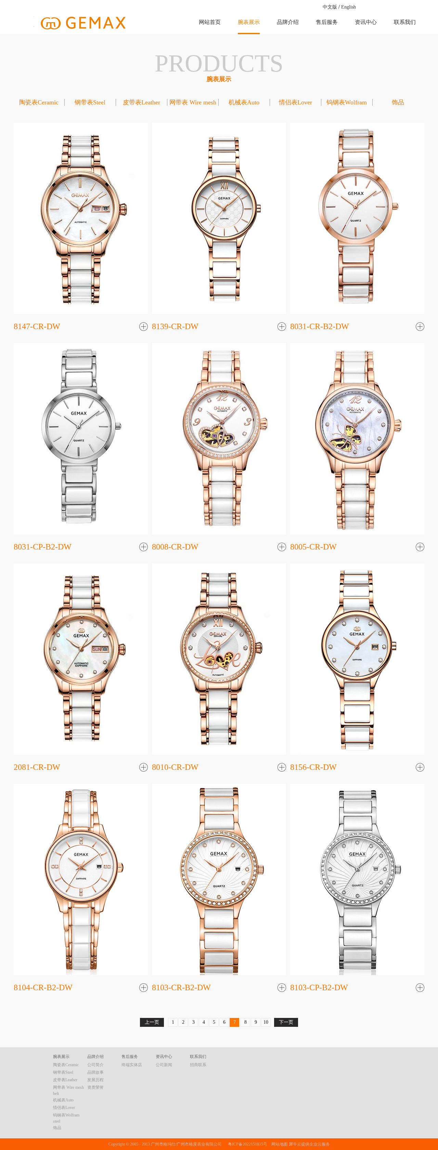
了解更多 (143, 327)
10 (265, 1022)
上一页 (152, 1022)
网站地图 (278, 1144)
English (348, 7)
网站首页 (210, 22)
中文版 (330, 7)
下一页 (286, 1022)
